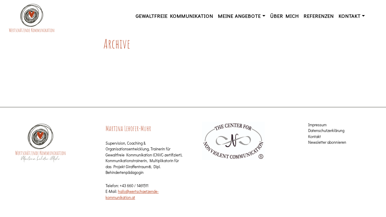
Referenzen (319, 15)
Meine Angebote (239, 15)
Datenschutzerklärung (326, 130)
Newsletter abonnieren (327, 142)
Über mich (284, 15)
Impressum (317, 124)
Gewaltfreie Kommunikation (174, 15)
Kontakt (350, 15)
